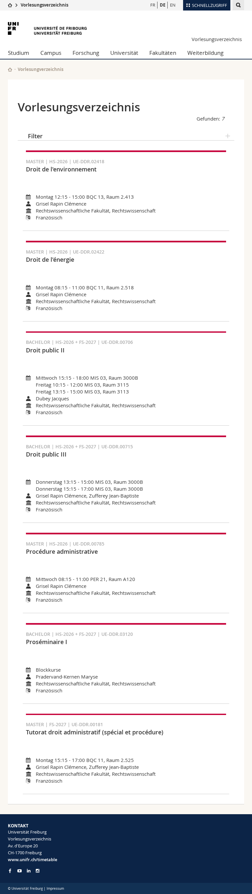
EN (173, 5)
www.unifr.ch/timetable (32, 859)
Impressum (55, 888)
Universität (124, 52)
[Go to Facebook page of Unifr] (10, 871)
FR (152, 5)
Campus (50, 52)
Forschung (86, 52)
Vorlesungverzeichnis (40, 69)
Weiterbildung (205, 52)
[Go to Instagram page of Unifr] (37, 871)
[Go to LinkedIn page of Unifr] (29, 871)
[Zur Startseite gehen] (10, 5)
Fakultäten (162, 52)
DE (162, 5)
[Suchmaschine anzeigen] (238, 5)
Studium (18, 52)
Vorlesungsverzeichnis (44, 5)
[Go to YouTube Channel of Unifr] (19, 871)
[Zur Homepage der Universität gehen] (47, 28)
